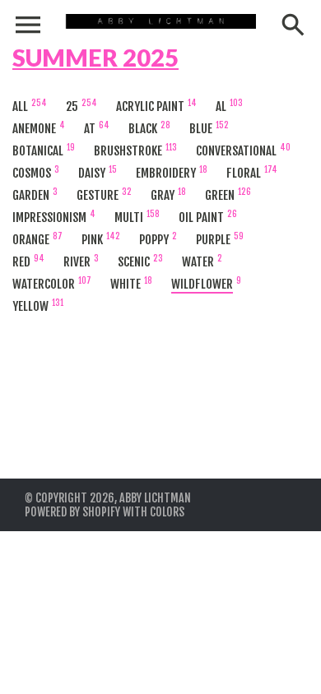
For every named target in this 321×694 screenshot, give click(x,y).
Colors (167, 512)
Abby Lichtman (155, 498)
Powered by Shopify (72, 512)
